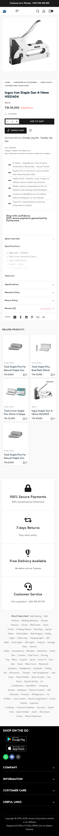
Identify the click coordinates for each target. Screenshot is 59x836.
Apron (32, 660)
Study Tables (22, 634)
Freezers (25, 695)
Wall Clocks (35, 625)
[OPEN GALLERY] (29, 45)
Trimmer (26, 673)
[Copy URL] (43, 317)
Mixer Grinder (38, 677)
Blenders (31, 651)
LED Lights (29, 643)
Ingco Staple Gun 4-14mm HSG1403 (42, 413)
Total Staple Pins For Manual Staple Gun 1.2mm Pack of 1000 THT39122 (15, 369)
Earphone (37, 669)
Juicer (34, 712)
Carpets (23, 660)
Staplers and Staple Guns (17, 86)
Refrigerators (38, 695)
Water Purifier (22, 677)
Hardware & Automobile (25, 82)
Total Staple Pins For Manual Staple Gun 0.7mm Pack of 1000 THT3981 (15, 457)
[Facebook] (12, 757)
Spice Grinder (22, 712)
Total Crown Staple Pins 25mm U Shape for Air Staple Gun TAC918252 (14, 413)
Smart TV (42, 660)
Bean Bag (38, 629)
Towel (20, 664)
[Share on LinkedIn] (26, 317)
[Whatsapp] (5, 757)
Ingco (34, 407)
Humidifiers (31, 686)
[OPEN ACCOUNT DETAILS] (43, 11)
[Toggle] (10, 275)
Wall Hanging (36, 634)
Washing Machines (29, 621)
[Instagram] (18, 757)
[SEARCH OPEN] (37, 11)
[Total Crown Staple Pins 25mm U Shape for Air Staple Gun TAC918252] (15, 391)
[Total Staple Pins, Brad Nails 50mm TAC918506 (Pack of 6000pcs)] (43, 348)
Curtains (21, 655)
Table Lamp (22, 638)
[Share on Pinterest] (32, 317)
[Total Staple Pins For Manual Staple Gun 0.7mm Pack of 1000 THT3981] (15, 435)
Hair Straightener (41, 673)
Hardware (30, 153)
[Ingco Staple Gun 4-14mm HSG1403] (43, 391)
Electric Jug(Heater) (37, 699)
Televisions (42, 651)
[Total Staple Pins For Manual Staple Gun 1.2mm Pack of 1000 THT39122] (15, 348)
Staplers (47, 153)
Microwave (14, 673)
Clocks (24, 625)
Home (7, 82)
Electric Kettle (31, 682)
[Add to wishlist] (30, 131)
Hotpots (41, 643)
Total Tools (9, 363)
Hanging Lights (37, 638)
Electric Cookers (37, 690)
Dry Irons (41, 708)
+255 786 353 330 (40, 3)
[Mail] (37, 317)
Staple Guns (38, 153)
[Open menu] (17, 11)
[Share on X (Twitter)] (14, 317)
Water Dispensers (33, 716)
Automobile (13, 153)
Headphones (25, 669)
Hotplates (22, 690)
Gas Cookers (20, 699)
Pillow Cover (30, 664)
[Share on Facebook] (20, 317)
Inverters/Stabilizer (25, 708)
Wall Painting (35, 616)
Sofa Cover (33, 655)
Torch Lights (16, 643)
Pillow (14, 660)
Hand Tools (46, 82)
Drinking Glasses (23, 629)
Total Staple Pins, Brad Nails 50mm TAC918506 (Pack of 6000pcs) (42, 369)
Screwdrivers (18, 651)
